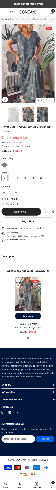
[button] (46, 100)
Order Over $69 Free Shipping (28, 4)
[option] (28, 63)
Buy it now (28, 221)
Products (14, 19)
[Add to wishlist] (18, 280)
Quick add (28, 316)
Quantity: (6, 186)
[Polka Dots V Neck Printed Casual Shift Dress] (28, 294)
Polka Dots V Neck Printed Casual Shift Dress (28, 326)
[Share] (52, 212)
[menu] (3, 12)
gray (28, 338)
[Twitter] (18, 412)
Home (4, 19)
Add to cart (21, 211)
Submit (45, 439)
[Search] (12, 12)
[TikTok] (10, 412)
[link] (46, 212)
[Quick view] (18, 285)
